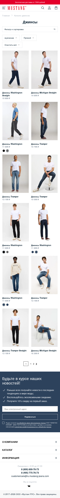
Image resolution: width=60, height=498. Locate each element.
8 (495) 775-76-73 (30, 472)
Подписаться (30, 417)
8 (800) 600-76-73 (30, 469)
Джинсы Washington (12, 143)
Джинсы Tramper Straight (14, 350)
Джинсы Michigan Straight (44, 92)
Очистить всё (11, 44)
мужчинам (9, 37)
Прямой (27, 37)
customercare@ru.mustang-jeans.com (30, 476)
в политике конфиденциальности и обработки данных (33, 427)
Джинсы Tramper (39, 143)
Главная (6, 15)
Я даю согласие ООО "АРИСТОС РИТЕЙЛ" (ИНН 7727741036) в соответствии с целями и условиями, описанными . (31, 425)
